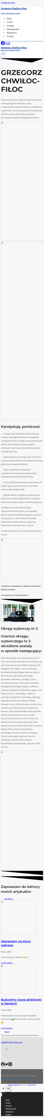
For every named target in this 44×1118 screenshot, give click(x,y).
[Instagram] (8, 44)
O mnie (10, 22)
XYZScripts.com (32, 1085)
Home (9, 18)
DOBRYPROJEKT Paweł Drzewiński (13, 1079)
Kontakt (10, 36)
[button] (7, 1032)
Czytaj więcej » (7, 963)
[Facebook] (3, 44)
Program (10, 25)
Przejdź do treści (8, 2)
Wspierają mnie (13, 29)
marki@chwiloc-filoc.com (11, 1042)
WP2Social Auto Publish (14, 1085)
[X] (6, 44)
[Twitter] (6, 1065)
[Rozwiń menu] (3, 54)
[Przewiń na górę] (3, 1089)
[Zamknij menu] (1, 1094)
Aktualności (12, 32)
